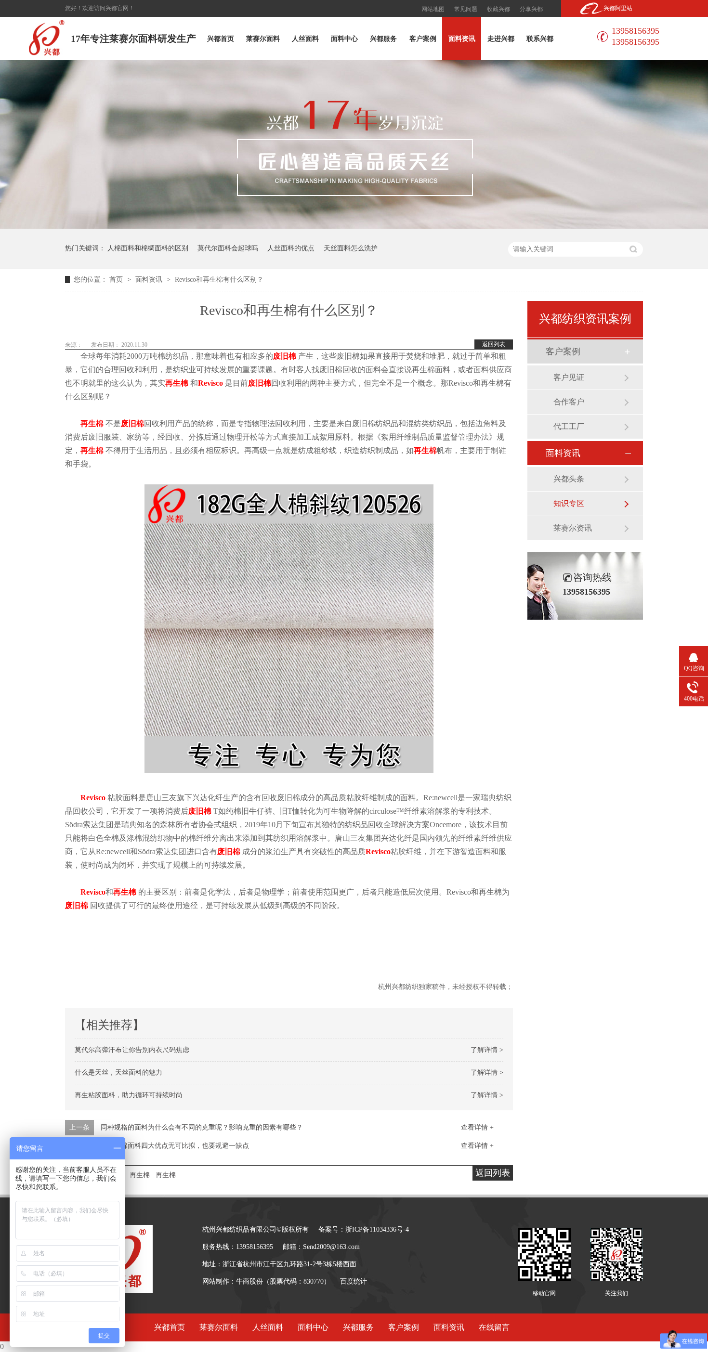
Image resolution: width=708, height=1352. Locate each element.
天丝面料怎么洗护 (351, 248)
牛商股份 (249, 1281)
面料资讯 (461, 38)
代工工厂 (568, 426)
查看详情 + (477, 1127)
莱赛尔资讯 (572, 528)
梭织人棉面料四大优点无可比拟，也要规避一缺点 (175, 1145)
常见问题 (465, 9)
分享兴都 (531, 9)
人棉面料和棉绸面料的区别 (147, 248)
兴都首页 (220, 38)
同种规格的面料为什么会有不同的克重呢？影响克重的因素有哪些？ (202, 1127)
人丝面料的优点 (291, 248)
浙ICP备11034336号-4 (377, 1229)
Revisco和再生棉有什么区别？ (219, 279)
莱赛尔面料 (263, 38)
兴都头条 (568, 479)
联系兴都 (539, 38)
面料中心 (344, 38)
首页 (117, 279)
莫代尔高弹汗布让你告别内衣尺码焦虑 (132, 1049)
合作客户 (568, 402)
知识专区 (568, 503)
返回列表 (493, 344)
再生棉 (140, 1175)
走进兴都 (500, 38)
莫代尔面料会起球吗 (227, 248)
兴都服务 (383, 38)
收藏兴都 (498, 9)
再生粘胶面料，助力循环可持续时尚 (129, 1095)
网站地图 (433, 9)
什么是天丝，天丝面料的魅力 (118, 1072)
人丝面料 (305, 38)
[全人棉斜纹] (288, 771)
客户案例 (422, 38)
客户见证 (568, 377)
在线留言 (494, 1327)
